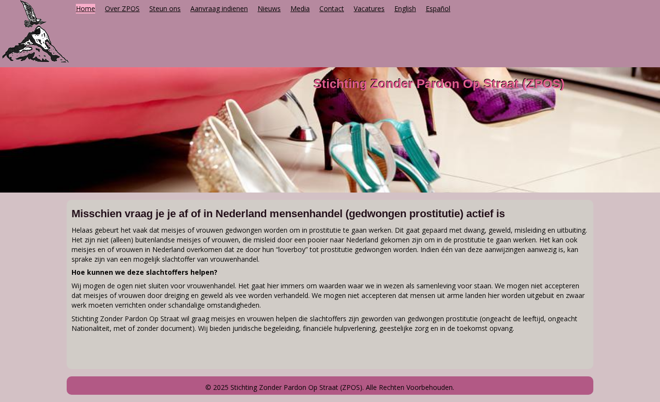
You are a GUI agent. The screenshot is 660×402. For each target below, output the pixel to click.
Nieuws (269, 8)
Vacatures (369, 8)
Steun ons (165, 8)
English (405, 8)
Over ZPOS (122, 8)
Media (300, 8)
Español (438, 8)
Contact (331, 8)
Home (85, 8)
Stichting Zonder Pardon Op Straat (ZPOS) (439, 83)
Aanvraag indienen (219, 8)
